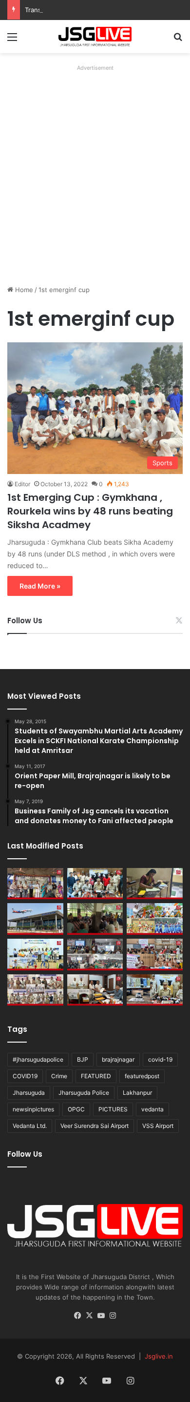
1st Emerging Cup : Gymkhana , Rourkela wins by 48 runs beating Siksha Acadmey (90, 511)
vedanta (152, 1109)
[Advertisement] (95, 170)
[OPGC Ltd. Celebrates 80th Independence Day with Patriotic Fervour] (155, 919)
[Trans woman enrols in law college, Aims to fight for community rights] (155, 884)
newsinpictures (33, 1109)
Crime (59, 1076)
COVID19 (25, 1076)
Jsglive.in (159, 1356)
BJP (82, 1059)
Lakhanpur (137, 1092)
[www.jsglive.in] (95, 36)
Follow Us (24, 620)
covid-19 (160, 1059)
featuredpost (142, 1076)
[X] (89, 1316)
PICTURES (113, 1109)
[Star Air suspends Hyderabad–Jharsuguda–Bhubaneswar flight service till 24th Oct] (35, 919)
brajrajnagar (118, 1059)
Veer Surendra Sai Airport (94, 1125)
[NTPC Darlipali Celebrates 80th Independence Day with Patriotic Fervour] (35, 954)
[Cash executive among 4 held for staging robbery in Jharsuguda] (95, 884)
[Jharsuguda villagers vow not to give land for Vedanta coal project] (95, 919)
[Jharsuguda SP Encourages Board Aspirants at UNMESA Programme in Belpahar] (155, 954)
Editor (22, 484)
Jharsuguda (29, 1092)
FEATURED (96, 1076)
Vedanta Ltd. (30, 1125)
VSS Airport (157, 1125)
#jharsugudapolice (38, 1059)
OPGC (76, 1109)
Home (23, 290)
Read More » (39, 586)
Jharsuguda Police (83, 1092)
